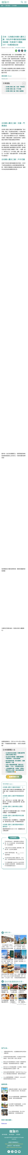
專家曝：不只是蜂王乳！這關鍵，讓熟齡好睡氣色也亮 (13, 1001)
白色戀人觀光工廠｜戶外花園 (13, 89)
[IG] (12, 1151)
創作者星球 (11, 1134)
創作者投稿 (4, 1134)
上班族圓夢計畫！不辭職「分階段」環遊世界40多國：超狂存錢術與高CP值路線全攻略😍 (15, 770)
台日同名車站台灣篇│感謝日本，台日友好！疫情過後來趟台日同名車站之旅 (14, 858)
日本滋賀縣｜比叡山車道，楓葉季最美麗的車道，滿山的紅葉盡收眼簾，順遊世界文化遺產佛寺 (13, 991)
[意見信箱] (15, 1151)
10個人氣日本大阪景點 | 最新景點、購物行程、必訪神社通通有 (14, 848)
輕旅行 (5, 2)
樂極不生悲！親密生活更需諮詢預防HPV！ (22, 1001)
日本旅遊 (14, 5)
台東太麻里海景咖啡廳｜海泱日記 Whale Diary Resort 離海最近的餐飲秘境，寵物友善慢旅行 (15, 1073)
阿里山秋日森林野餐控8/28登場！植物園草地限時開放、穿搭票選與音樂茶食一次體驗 (14, 1062)
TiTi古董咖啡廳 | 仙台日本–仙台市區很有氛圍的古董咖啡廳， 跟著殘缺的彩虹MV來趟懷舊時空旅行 (14, 864)
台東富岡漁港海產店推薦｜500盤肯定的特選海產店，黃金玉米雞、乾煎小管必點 (14, 1057)
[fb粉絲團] (8, 1151)
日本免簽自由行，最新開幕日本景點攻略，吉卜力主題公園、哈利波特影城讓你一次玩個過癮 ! (14, 843)
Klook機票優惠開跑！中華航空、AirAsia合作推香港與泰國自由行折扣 (15, 1078)
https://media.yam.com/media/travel (14, 1144)
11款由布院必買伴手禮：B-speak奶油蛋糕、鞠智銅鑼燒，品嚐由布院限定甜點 (22, 991)
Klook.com (5, 78)
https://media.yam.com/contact (14, 1147)
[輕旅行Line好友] (19, 1151)
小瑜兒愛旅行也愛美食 (20, 47)
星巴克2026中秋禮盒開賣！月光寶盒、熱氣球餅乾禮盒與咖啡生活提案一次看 (14, 1067)
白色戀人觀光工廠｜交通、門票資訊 (15, 86)
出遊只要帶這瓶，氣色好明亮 (11, 853)
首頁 (2, 5)
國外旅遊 (7, 5)
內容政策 (18, 1134)
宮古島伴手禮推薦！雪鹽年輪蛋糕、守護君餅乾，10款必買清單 (4, 991)
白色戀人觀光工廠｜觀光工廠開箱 (15, 91)
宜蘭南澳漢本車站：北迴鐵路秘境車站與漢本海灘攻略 (15, 1052)
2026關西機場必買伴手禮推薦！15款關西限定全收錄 (4, 1001)
